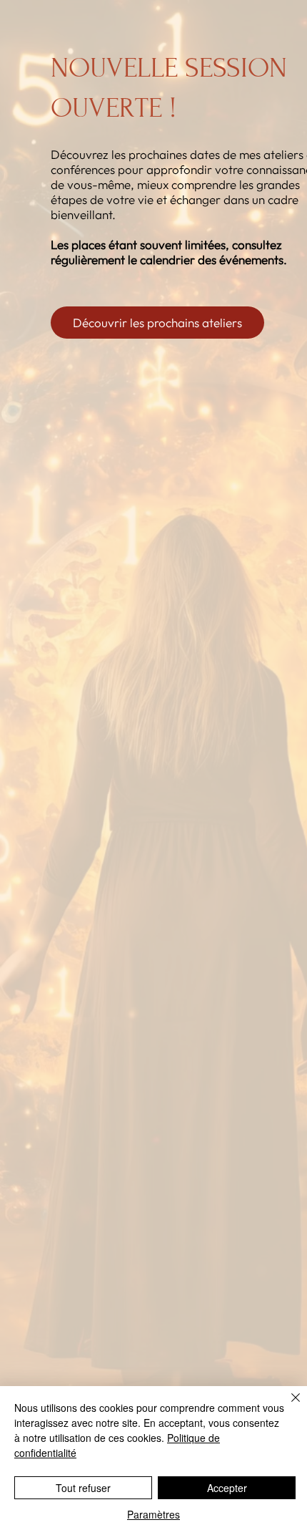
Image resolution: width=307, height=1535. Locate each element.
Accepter (227, 1488)
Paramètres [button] (153, 1514)
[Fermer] (287, 1406)
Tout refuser (83, 1488)
